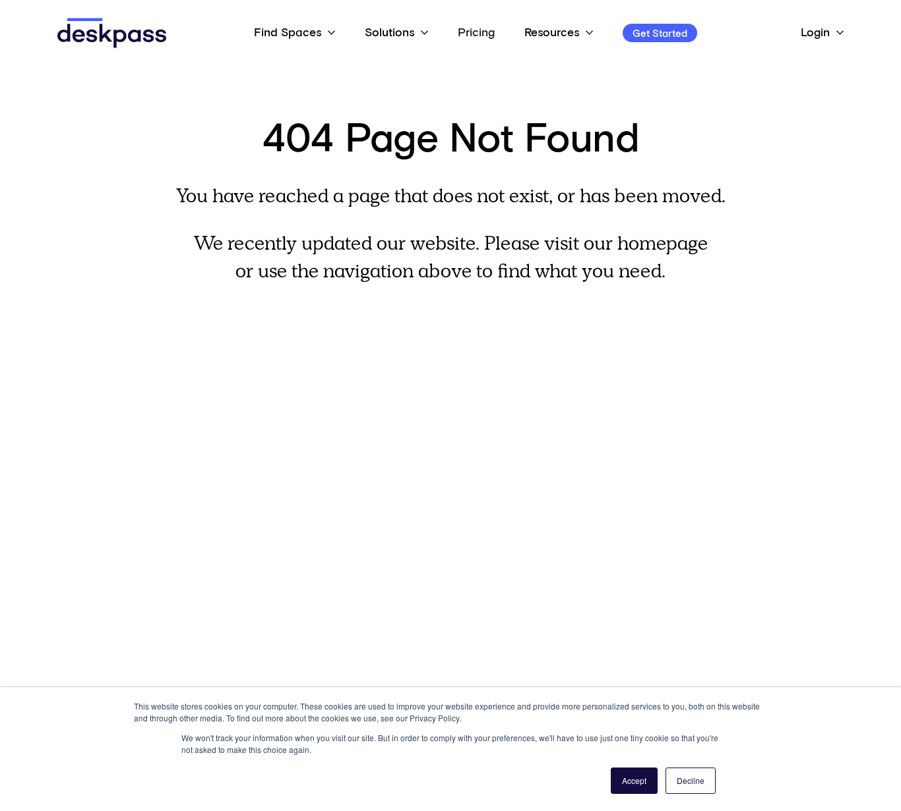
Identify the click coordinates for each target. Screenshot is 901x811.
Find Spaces (287, 33)
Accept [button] (634, 780)
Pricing (476, 33)
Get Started (660, 34)
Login (815, 33)
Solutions (389, 33)
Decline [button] (690, 780)
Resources (551, 33)
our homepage (646, 243)
